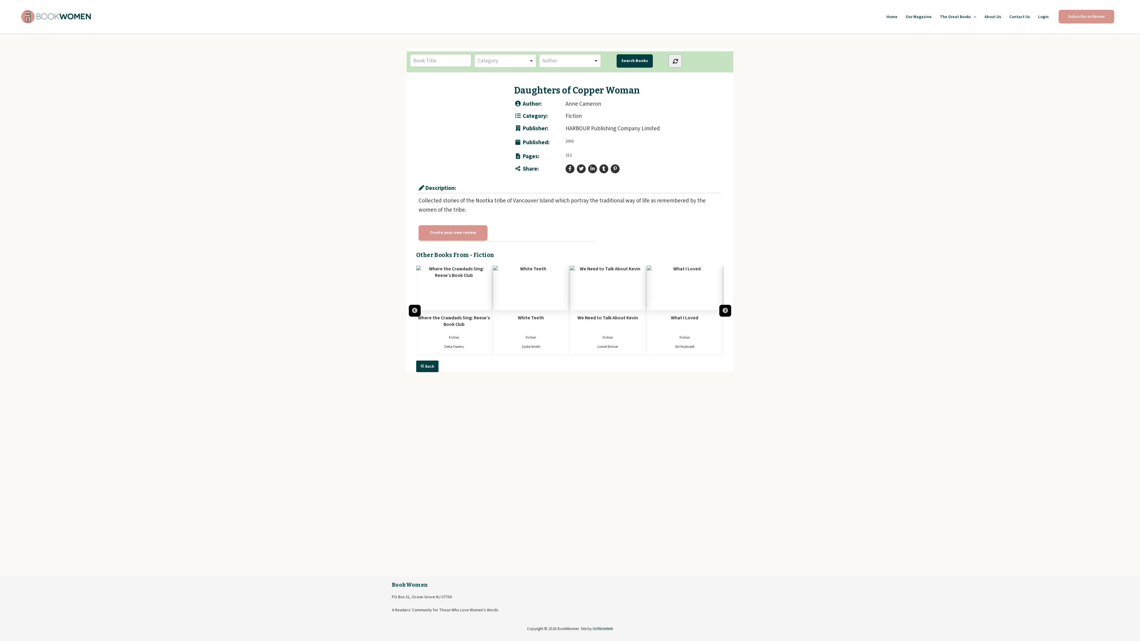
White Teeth (455, 318)
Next (725, 311)
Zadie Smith (455, 346)
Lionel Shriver (532, 346)
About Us (992, 17)
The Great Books (955, 17)
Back (429, 366)
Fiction (574, 116)
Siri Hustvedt (609, 346)
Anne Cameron (583, 104)
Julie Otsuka (686, 346)
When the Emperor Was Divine (685, 318)
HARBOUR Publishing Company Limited (613, 129)
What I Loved (609, 318)
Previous (415, 311)
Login (1043, 17)
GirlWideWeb (603, 629)
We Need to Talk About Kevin (532, 318)
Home (891, 17)
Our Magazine (919, 17)
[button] (973, 16)
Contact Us (1019, 17)
